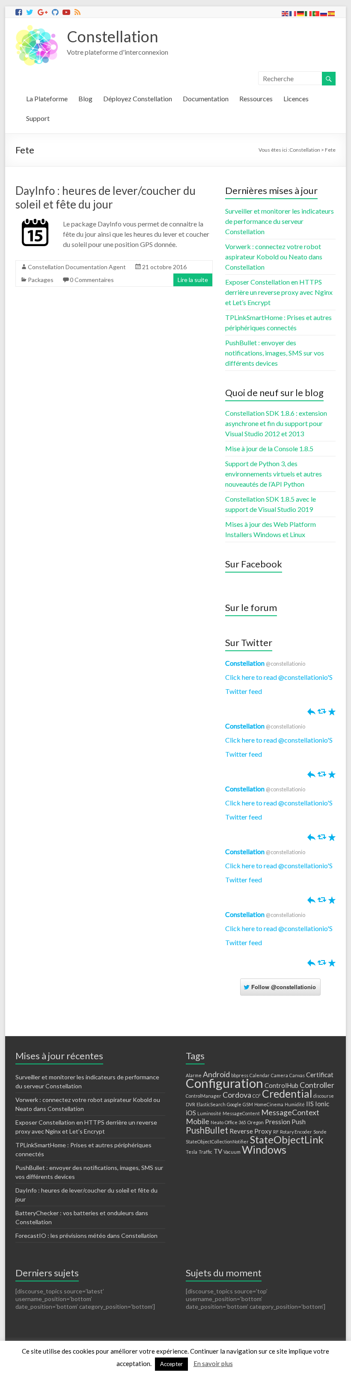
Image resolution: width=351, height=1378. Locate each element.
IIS (310, 1104)
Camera (279, 1075)
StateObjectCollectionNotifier (217, 1141)
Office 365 (235, 1122)
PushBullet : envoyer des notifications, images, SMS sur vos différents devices (274, 352)
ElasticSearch (211, 1104)
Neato (217, 1122)
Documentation (206, 98)
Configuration (224, 1082)
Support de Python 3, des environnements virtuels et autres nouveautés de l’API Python (273, 473)
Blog (85, 98)
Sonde (320, 1131)
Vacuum (232, 1152)
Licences (296, 98)
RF (276, 1131)
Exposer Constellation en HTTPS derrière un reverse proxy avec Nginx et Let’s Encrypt (279, 292)
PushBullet (207, 1130)
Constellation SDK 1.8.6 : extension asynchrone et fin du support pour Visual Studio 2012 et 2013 (276, 423)
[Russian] (324, 13)
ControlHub (281, 1085)
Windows (264, 1149)
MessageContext (290, 1112)
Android (216, 1074)
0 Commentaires (92, 279)
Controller (317, 1085)
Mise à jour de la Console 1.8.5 (269, 448)
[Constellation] (36, 28)
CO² (257, 1096)
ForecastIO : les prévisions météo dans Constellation (86, 1235)
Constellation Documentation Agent (77, 266)
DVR (190, 1104)
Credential (287, 1093)
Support (38, 118)
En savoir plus (213, 1363)
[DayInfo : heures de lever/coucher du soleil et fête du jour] (35, 223)
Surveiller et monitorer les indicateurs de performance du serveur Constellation (279, 221)
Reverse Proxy (250, 1131)
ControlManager (203, 1096)
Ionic (322, 1104)
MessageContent (241, 1113)
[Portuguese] (316, 13)
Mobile (197, 1121)
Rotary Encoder (296, 1131)
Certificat (319, 1074)
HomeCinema (268, 1104)
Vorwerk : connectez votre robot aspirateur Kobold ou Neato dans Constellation (273, 256)
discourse (323, 1096)
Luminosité (209, 1113)
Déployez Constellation (137, 98)
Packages (41, 279)
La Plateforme (47, 98)
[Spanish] (332, 13)
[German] (301, 13)
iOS (191, 1113)
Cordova (237, 1094)
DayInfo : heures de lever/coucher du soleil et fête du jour (105, 197)
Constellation (112, 36)
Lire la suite (193, 279)
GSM (248, 1104)
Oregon (255, 1122)
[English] (285, 13)
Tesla (191, 1152)
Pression (277, 1121)
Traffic (205, 1152)
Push (299, 1121)
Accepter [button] (171, 1363)
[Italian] (308, 13)
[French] (293, 13)
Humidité (295, 1104)
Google (234, 1104)
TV (218, 1151)
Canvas (297, 1075)
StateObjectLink (287, 1139)
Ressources (256, 98)
